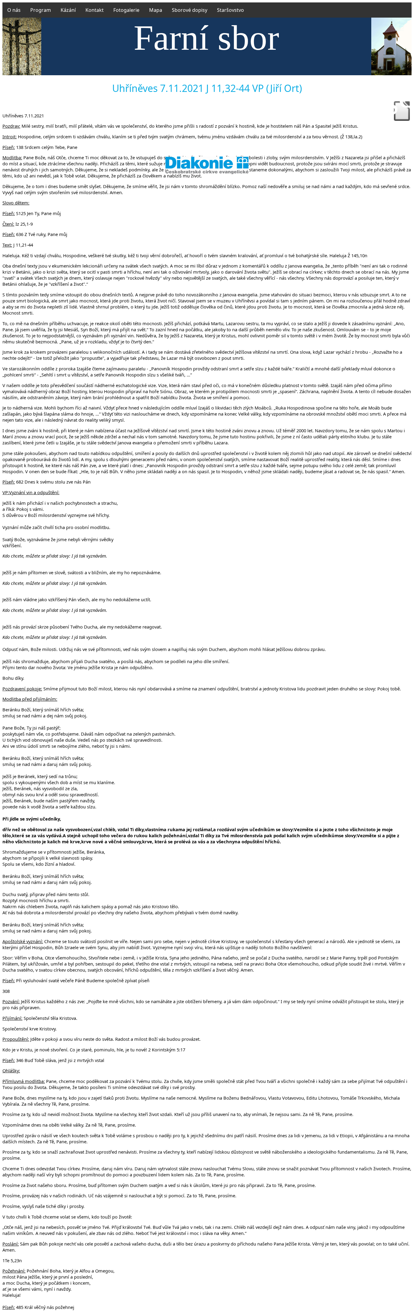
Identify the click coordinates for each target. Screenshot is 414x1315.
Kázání (68, 10)
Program (40, 10)
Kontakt (94, 10)
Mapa (155, 10)
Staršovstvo (230, 10)
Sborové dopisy (189, 10)
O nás (14, 10)
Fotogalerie (126, 10)
